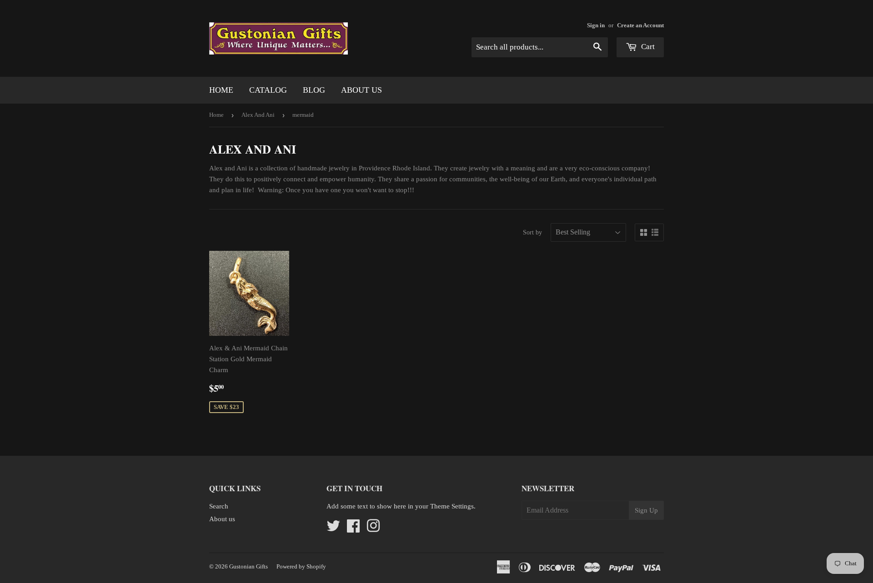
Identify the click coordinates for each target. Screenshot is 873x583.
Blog (314, 90)
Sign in (596, 25)
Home (221, 90)
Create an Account (640, 25)
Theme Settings (452, 506)
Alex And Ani (258, 114)
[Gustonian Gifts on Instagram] (373, 529)
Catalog (268, 90)
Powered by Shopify (301, 566)
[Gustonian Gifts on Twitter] (333, 529)
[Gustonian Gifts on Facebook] (353, 529)
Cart (647, 46)
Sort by (532, 232)
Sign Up (646, 510)
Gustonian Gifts (248, 566)
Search (218, 506)
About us (361, 90)
